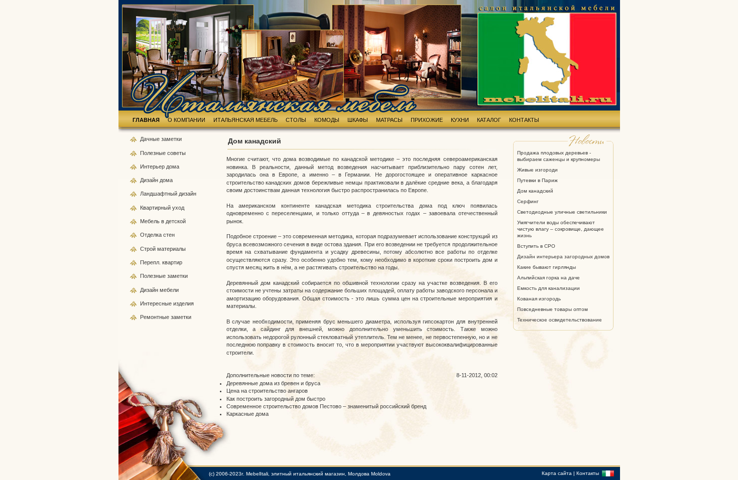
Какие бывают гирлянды (546, 267)
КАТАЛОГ (489, 120)
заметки (171, 139)
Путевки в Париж (537, 180)
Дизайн (150, 180)
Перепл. (151, 262)
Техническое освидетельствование (559, 320)
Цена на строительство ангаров (267, 391)
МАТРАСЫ (389, 120)
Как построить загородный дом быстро (275, 399)
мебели (169, 290)
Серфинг (528, 201)
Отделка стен (157, 235)
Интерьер (152, 167)
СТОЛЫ (296, 120)
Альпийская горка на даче (548, 277)
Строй (148, 249)
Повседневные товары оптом (552, 309)
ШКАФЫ (357, 120)
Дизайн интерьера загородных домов (563, 256)
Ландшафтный (159, 194)
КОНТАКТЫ (524, 120)
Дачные (150, 139)
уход (178, 208)
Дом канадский (535, 191)
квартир (172, 262)
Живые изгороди (537, 170)
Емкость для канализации (548, 288)
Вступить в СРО (536, 246)
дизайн (187, 194)
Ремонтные (155, 317)
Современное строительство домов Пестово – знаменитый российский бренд (326, 406)
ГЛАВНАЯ (146, 120)
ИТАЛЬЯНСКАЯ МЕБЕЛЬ (245, 120)
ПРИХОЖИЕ (427, 120)
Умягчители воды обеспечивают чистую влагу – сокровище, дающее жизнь (560, 229)
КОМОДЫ (326, 120)
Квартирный (156, 208)
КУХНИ (460, 120)
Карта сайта (557, 473)
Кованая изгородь (539, 298)
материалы (171, 249)
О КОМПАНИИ (186, 120)
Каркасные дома (247, 414)
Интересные (156, 303)
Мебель (150, 221)
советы (176, 153)
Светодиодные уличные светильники (562, 212)
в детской (173, 221)
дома (172, 167)
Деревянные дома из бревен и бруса (273, 383)
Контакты (587, 473)
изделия (183, 303)
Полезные (153, 153)
